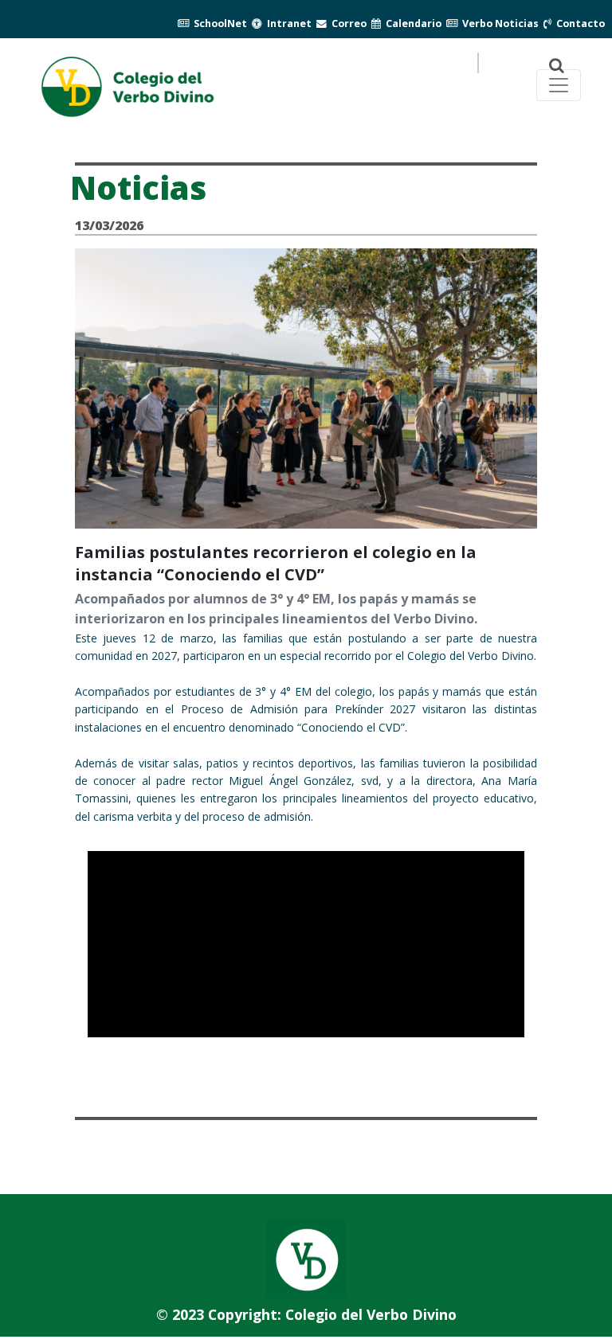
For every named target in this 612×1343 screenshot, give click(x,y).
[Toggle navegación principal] (558, 85)
